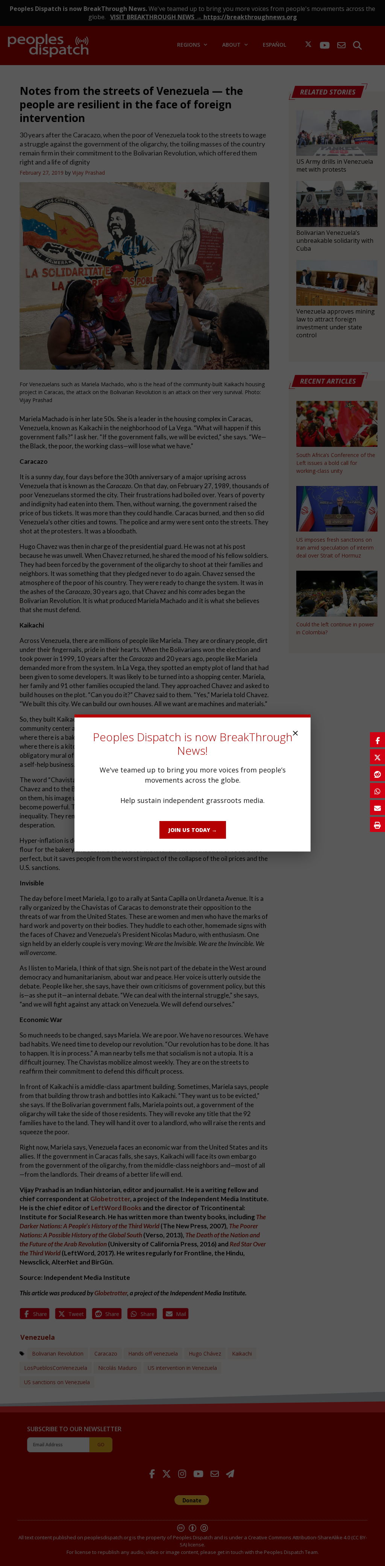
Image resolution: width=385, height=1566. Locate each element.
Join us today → (192, 829)
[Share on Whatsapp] (377, 790)
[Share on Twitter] (377, 756)
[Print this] (377, 824)
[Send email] (377, 807)
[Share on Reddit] (377, 773)
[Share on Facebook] (377, 739)
